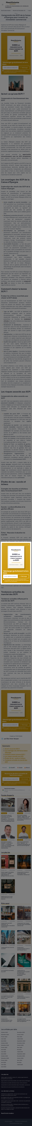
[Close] (28, 544)
